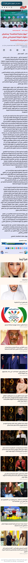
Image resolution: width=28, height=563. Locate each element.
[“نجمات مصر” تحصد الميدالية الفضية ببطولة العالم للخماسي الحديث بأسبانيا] (14, 514)
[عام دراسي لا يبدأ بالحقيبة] (14, 292)
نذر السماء (24, 280)
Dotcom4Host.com (8, 561)
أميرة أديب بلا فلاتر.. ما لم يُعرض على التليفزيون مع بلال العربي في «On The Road (14, 500)
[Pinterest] (10, 50)
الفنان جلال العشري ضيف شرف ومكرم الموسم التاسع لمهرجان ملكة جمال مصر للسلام (15, 424)
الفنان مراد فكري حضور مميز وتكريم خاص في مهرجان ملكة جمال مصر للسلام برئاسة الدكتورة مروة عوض (15, 475)
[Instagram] (5, 7)
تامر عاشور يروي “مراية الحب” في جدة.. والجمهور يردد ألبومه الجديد (14, 372)
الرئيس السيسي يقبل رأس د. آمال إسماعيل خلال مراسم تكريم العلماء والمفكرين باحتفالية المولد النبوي (14, 550)
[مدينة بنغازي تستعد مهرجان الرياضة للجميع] (14, 314)
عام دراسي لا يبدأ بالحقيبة (20, 302)
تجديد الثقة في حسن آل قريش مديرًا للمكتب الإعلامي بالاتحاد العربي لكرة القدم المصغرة (16, 348)
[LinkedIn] (4, 50)
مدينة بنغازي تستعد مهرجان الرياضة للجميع (15, 325)
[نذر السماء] (14, 270)
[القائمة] (11, 7)
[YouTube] (2, 7)
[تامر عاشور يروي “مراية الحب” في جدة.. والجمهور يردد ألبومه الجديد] (14, 361)
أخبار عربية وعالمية (16, 30)
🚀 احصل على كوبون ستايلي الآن (11, 3)
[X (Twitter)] (7, 7)
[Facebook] (9, 7)
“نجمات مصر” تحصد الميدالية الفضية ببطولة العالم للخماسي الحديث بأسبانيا (14, 525)
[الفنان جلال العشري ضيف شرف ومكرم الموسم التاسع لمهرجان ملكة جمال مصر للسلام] (14, 413)
